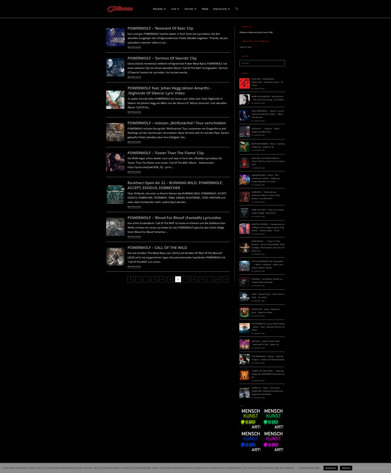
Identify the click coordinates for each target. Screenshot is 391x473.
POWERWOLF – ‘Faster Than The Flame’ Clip (166, 152)
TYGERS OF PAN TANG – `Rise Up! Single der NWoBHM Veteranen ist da (268, 374)
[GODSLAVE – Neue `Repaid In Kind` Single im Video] (244, 312)
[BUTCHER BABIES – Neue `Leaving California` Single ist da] (244, 147)
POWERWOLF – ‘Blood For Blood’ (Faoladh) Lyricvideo (174, 217)
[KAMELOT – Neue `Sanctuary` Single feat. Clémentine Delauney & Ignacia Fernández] (244, 392)
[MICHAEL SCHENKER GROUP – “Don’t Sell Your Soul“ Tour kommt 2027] (244, 163)
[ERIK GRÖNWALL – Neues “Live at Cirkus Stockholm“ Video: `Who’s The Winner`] (244, 115)
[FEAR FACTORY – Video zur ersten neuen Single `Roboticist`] (244, 213)
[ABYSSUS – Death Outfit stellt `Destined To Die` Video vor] (244, 344)
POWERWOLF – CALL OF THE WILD (157, 247)
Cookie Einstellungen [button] (309, 467)
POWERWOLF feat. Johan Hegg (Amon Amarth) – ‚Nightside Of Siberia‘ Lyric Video (170, 90)
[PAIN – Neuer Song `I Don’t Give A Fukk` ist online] (244, 297)
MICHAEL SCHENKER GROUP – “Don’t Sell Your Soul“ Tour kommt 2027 (268, 161)
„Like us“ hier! (245, 47)
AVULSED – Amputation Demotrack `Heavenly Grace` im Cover (267, 82)
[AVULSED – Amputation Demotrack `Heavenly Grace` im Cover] (244, 83)
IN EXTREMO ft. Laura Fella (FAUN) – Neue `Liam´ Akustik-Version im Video (268, 326)
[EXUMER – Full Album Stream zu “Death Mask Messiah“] (244, 282)
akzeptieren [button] (330, 468)
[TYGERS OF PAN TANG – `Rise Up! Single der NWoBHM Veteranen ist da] (244, 375)
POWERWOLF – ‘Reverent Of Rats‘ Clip (160, 28)
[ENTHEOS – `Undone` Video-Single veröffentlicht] (244, 131)
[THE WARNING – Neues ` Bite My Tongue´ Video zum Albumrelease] (244, 359)
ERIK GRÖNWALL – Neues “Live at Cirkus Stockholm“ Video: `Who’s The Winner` (268, 114)
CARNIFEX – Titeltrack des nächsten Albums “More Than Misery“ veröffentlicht (266, 195)
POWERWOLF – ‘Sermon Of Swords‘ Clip (162, 58)
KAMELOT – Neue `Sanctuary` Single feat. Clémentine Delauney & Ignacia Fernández (267, 391)
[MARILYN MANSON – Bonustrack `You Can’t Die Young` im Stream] (244, 99)
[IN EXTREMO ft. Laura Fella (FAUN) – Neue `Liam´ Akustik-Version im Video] (244, 328)
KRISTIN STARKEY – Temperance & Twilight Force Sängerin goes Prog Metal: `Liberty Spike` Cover (268, 227)
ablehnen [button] (346, 468)
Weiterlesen (134, 47)
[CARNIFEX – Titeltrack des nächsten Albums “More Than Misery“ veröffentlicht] (244, 197)
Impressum (382, 467)
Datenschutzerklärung (364, 467)
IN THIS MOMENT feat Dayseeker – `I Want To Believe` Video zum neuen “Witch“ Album (267, 264)
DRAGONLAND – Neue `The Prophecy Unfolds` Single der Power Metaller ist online (266, 178)
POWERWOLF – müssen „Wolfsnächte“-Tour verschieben (177, 122)
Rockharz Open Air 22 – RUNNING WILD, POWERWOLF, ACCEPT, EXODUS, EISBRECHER (175, 185)
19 (217, 279)
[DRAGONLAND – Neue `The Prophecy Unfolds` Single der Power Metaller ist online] (244, 179)
